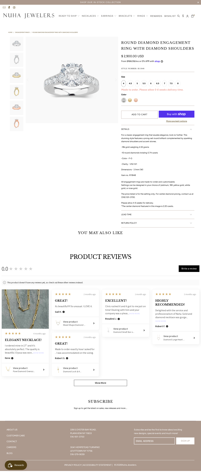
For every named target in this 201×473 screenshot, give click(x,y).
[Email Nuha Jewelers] (3, 8)
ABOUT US (12, 429)
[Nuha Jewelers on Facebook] (9, 8)
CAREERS (11, 447)
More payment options (176, 121)
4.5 (130, 83)
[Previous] (27, 80)
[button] (69, 16)
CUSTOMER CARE (16, 435)
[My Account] (187, 16)
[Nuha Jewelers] (28, 16)
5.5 (144, 83)
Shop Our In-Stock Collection (100, 2)
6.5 (157, 83)
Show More (38, 353)
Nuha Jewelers (129, 465)
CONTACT (12, 441)
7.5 (171, 83)
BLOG (10, 453)
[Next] (115, 80)
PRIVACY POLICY (72, 465)
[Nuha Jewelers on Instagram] (14, 8)
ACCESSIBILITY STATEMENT (97, 465)
